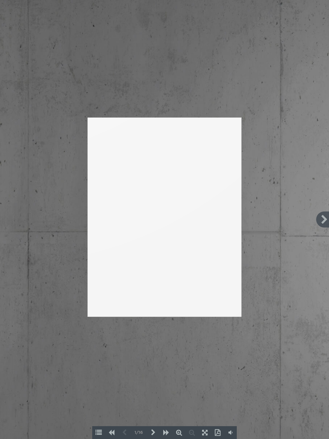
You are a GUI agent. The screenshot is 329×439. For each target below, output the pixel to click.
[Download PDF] (217, 432)
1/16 (139, 433)
